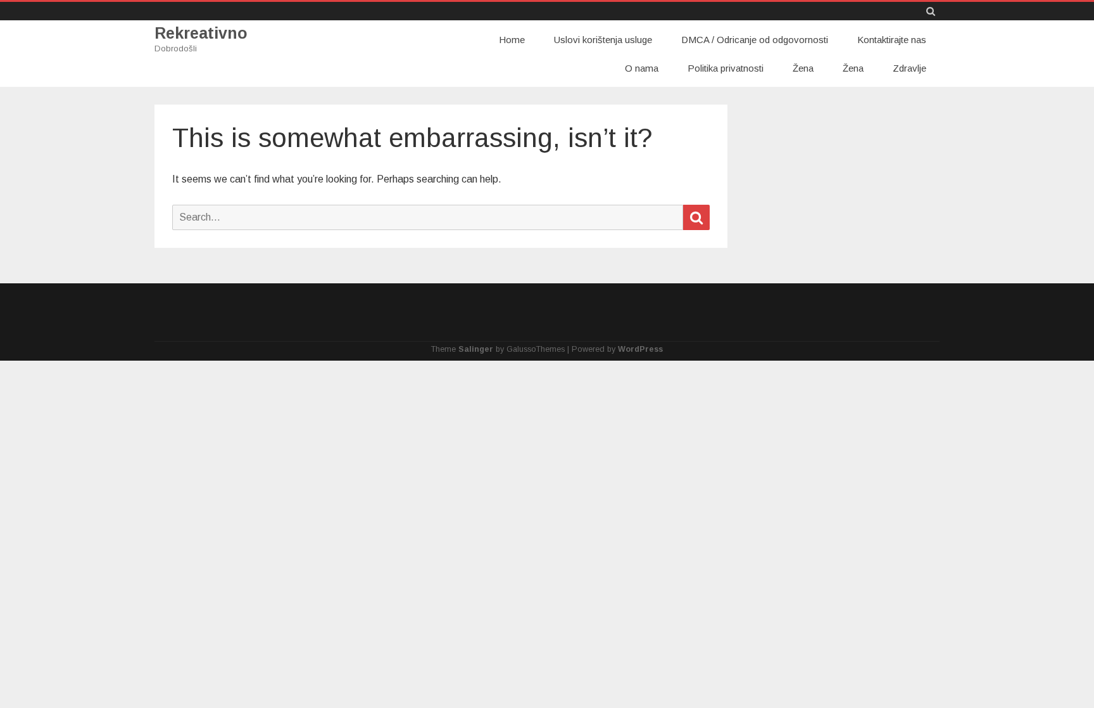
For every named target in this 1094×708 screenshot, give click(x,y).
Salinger (475, 349)
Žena (803, 68)
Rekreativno (201, 33)
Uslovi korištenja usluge (603, 39)
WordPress (640, 349)
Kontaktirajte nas (891, 39)
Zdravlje (909, 68)
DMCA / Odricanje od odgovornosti (754, 39)
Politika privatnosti (726, 68)
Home (512, 39)
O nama (641, 68)
